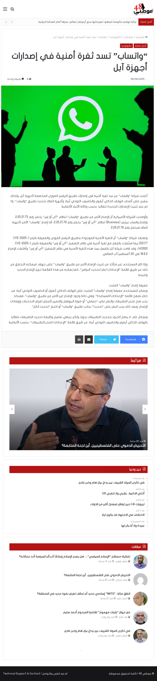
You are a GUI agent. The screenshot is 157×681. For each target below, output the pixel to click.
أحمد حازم (122, 598)
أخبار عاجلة (140, 46)
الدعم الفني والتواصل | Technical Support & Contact (35, 673)
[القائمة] (5, 10)
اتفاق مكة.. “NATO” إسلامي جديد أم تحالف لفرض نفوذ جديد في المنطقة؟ (83, 593)
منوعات (128, 37)
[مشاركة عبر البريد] (89, 339)
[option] (78, 409)
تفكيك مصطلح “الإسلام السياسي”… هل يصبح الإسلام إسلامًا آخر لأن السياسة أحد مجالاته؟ (74, 556)
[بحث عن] (12, 10)
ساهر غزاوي (121, 561)
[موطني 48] (143, 9)
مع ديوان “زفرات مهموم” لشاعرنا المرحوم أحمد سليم (96, 612)
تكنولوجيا (115, 37)
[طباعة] (79, 339)
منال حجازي (121, 580)
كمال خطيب (121, 636)
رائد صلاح (123, 617)
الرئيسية (140, 37)
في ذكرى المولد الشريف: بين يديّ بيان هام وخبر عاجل (97, 630)
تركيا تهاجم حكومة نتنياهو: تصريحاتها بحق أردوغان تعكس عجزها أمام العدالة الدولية (87, 21)
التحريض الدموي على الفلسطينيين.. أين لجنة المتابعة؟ (104, 446)
